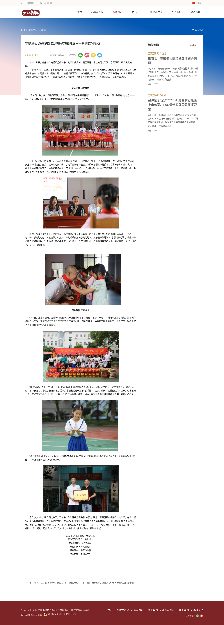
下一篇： (109, 583)
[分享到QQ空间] (93, 55)
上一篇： (52, 583)
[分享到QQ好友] (99, 55)
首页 (79, 12)
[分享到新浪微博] (87, 55)
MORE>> (194, 45)
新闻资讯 (33, 30)
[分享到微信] (80, 55)
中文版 (199, 3)
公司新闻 (42, 30)
